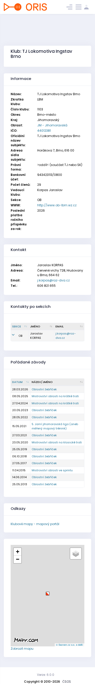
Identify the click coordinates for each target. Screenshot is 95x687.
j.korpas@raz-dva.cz (53, 280)
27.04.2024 (20, 403)
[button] (47, 592)
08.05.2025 (20, 396)
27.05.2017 (19, 463)
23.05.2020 (20, 442)
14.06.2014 (19, 477)
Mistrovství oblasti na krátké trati (55, 396)
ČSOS (66, 681)
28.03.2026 (20, 389)
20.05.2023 (20, 410)
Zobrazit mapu (22, 648)
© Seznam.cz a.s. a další (69, 644)
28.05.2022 (20, 417)
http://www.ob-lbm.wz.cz (57, 205)
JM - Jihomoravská (52, 125)
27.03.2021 (19, 435)
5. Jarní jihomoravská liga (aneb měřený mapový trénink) (55, 426)
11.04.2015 (19, 470)
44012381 (44, 130)
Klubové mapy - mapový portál (35, 524)
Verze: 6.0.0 (45, 675)
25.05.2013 (19, 484)
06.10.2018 (19, 456)
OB (20, 336)
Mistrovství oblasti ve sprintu (52, 470)
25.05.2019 (19, 449)
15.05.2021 (19, 426)
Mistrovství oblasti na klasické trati (57, 442)
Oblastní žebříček (44, 389)
